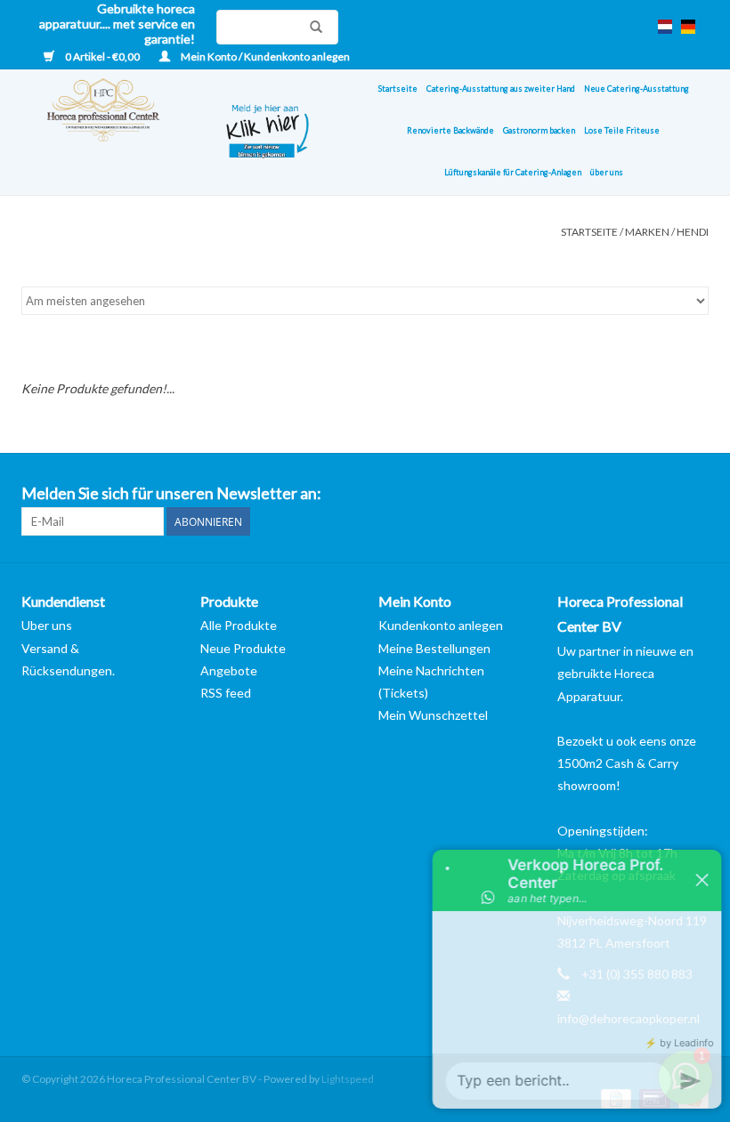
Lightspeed (347, 1079)
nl (665, 27)
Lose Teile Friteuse (622, 130)
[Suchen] (311, 27)
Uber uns (46, 625)
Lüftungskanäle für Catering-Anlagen (512, 172)
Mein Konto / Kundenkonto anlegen (264, 56)
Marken (647, 231)
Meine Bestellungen (434, 648)
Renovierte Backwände (450, 130)
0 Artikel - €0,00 (102, 56)
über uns (606, 172)
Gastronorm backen (539, 130)
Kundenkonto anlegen (440, 625)
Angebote (228, 670)
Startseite (398, 88)
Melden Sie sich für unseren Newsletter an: (171, 493)
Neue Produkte (243, 648)
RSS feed (225, 692)
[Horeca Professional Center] (110, 132)
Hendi (693, 231)
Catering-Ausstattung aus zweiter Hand (500, 88)
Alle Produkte (238, 625)
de (688, 27)
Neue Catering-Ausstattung (636, 88)
